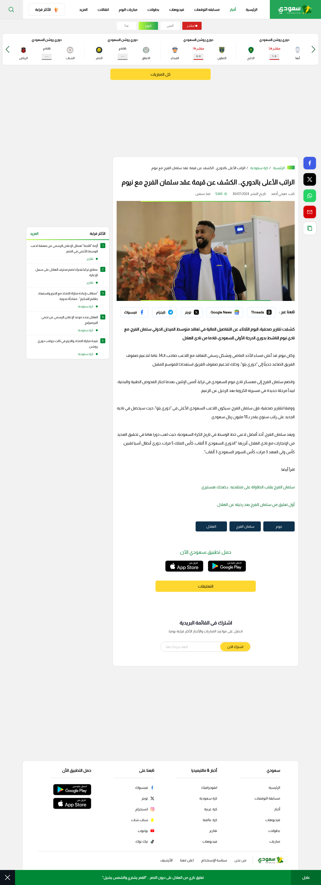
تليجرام (172, 311)
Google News (232, 311)
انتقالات (103, 10)
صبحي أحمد (279, 194)
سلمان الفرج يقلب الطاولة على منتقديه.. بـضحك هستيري (248, 487)
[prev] (313, 49)
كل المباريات (160, 74)
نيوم (279, 526)
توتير (199, 311)
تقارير (213, 831)
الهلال (211, 526)
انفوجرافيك (209, 788)
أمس (170, 26)
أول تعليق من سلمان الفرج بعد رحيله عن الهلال (256, 504)
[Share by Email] (309, 212)
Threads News (264, 311)
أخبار (233, 10)
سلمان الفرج (245, 526)
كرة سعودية (259, 168)
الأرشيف (166, 860)
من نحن (240, 860)
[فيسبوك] (134, 312)
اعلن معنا (187, 860)
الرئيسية (251, 10)
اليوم (148, 26)
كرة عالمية (210, 820)
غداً (127, 26)
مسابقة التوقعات (267, 798)
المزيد (34, 234)
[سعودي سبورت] (295, 9)
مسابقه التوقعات (207, 10)
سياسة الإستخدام (214, 860)
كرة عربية (210, 809)
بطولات (153, 10)
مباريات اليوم (128, 10)
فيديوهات (176, 10)
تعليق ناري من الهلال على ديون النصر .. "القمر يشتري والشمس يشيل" (153, 877)
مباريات (274, 841)
